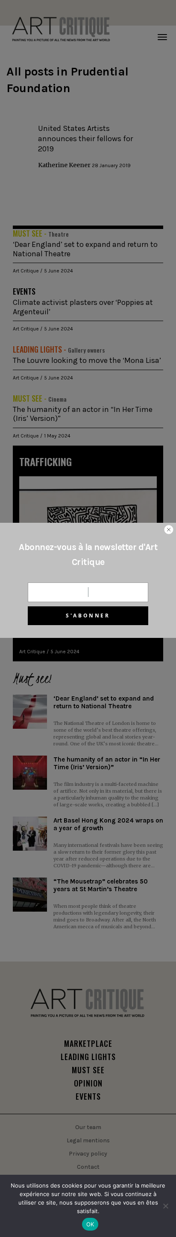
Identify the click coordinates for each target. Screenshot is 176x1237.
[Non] (165, 1206)
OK (90, 1224)
